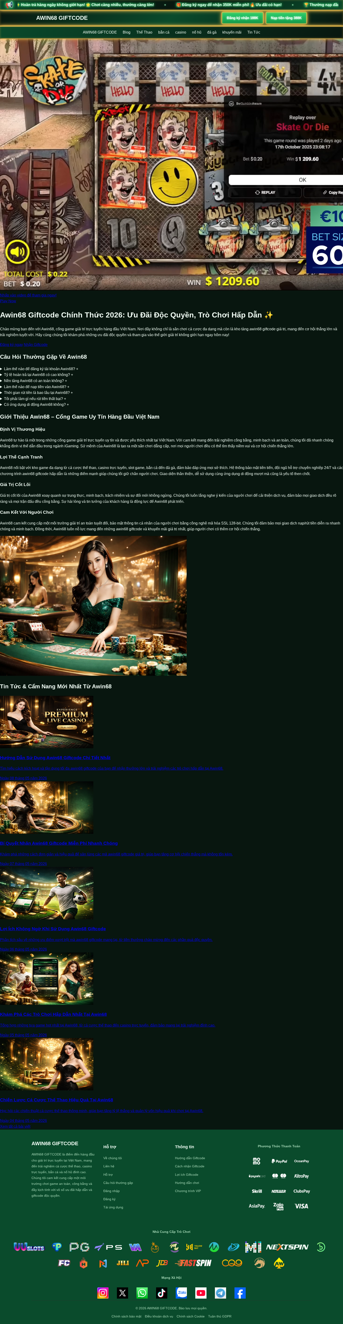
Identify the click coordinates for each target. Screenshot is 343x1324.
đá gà (212, 32)
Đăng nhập (111, 1191)
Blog (126, 32)
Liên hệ (108, 1166)
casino (180, 32)
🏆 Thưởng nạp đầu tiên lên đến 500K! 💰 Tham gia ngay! (247, 5)
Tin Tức (253, 32)
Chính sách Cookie (191, 1316)
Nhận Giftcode (36, 345)
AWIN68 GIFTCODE (62, 18)
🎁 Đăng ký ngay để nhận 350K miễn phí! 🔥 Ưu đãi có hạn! (121, 5)
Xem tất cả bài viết (15, 1126)
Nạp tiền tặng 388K (286, 18)
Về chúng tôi (112, 1158)
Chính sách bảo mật (126, 1316)
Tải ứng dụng (113, 1207)
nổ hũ (196, 32)
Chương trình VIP (188, 1191)
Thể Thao (144, 32)
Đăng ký (109, 1199)
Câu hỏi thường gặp (118, 1183)
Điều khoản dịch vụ (159, 1316)
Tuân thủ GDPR (219, 1316)
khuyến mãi (232, 32)
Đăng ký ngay (11, 345)
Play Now (8, 301)
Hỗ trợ (108, 1174)
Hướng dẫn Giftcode (190, 1158)
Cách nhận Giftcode (189, 1166)
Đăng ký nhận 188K (242, 18)
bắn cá (163, 32)
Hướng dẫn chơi (187, 1183)
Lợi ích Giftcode (186, 1174)
